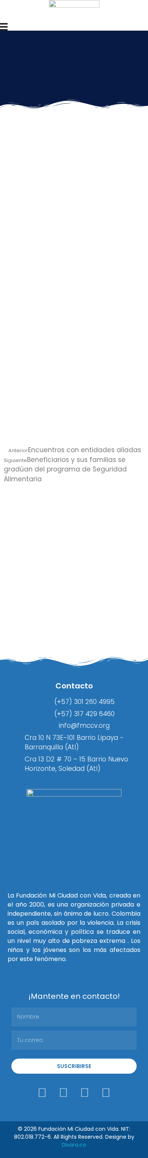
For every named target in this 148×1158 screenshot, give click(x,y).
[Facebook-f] (63, 1093)
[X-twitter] (85, 1093)
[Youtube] (106, 1093)
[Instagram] (42, 1093)
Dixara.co (74, 1145)
